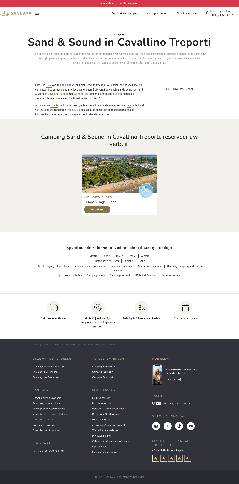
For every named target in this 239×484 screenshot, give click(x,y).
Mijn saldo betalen (102, 419)
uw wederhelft (82, 93)
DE (184, 403)
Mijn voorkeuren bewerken (106, 452)
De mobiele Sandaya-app (106, 414)
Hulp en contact (101, 398)
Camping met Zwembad (46, 377)
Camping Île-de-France (104, 366)
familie (54, 105)
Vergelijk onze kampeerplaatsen (50, 414)
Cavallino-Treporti (58, 93)
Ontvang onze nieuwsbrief (47, 398)
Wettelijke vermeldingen (105, 430)
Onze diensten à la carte (46, 430)
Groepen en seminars (44, 425)
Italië (49, 85)
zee (129, 105)
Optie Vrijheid (99, 446)
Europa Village (95, 202)
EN (165, 403)
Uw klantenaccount (102, 403)
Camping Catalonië (102, 377)
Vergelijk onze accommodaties (49, 408)
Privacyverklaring (101, 435)
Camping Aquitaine (102, 372)
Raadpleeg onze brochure (46, 403)
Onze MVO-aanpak (43, 419)
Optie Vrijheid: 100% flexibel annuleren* (119, 3)
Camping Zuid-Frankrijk (45, 372)
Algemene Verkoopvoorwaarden (109, 425)
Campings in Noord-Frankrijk (48, 366)
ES (171, 403)
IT (190, 403)
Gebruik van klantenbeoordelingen (110, 441)
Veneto (71, 109)
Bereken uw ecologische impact (109, 408)
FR (178, 403)
